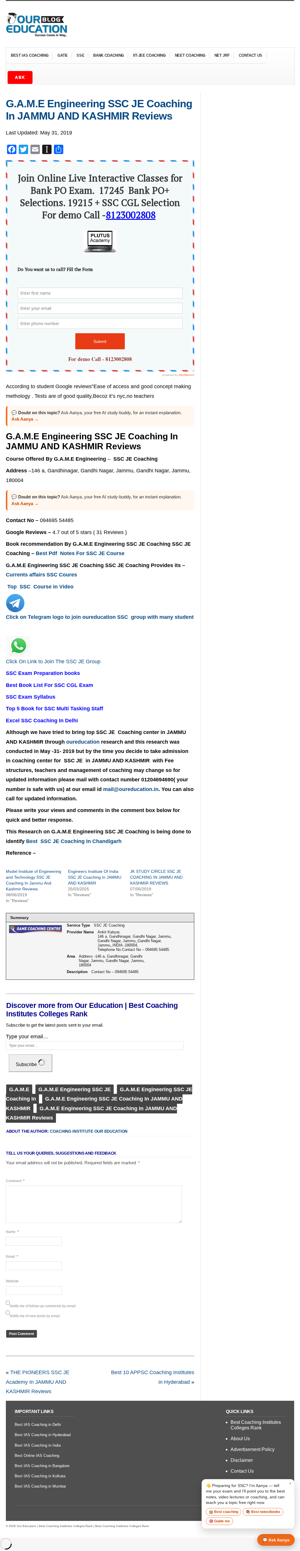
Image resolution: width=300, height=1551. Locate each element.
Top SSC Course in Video (40, 587)
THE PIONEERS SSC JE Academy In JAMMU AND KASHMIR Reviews (37, 1381)
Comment (15, 1181)
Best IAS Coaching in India (38, 1445)
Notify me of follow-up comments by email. (43, 1306)
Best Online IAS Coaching (37, 1455)
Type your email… (27, 1036)
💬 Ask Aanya (275, 1540)
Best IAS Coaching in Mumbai (40, 1486)
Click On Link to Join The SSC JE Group (54, 661)
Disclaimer (242, 1460)
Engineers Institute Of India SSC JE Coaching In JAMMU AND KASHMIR (94, 877)
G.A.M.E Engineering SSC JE (74, 1089)
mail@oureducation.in (130, 789)
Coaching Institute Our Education (88, 1131)
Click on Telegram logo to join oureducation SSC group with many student (100, 617)
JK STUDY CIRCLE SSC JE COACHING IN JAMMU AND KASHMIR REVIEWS (156, 877)
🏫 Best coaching (223, 1512)
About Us (240, 1438)
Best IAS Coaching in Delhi (38, 1424)
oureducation (83, 742)
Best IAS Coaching (27, 56)
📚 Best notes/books (263, 1512)
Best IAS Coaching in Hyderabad (43, 1435)
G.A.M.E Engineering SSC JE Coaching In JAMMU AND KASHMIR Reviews (99, 110)
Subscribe (27, 1064)
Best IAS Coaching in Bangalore (42, 1466)
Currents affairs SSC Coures (41, 575)
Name (12, 1232)
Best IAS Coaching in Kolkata (40, 1476)
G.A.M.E (19, 1089)
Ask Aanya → (25, 419)
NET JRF (222, 55)
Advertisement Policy (253, 1449)
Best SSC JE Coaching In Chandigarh (75, 841)
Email (12, 1257)
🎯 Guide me (219, 1521)
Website (12, 1281)
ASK (20, 77)
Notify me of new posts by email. (35, 1316)
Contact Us (250, 55)
